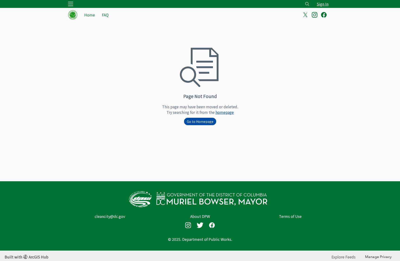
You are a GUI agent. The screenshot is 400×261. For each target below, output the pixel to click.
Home (89, 15)
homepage (225, 112)
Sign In (322, 4)
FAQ (105, 15)
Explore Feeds (343, 257)
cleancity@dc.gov (110, 216)
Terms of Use (290, 216)
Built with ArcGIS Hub (26, 257)
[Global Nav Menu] (70, 4)
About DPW (200, 216)
